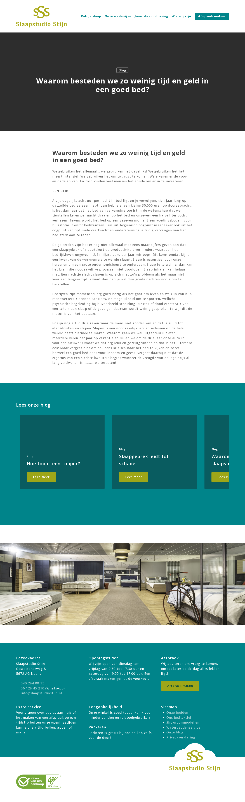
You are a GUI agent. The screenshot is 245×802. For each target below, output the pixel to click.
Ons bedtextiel (178, 717)
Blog (122, 70)
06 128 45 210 (32, 688)
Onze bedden (177, 712)
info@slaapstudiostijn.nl (41, 693)
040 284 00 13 (32, 683)
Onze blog (174, 732)
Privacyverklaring (180, 737)
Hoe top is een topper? (53, 463)
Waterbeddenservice (183, 727)
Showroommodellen (182, 722)
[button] (180, 686)
